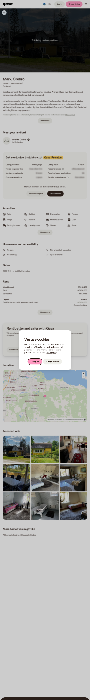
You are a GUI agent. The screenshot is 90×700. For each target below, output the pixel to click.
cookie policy (52, 353)
